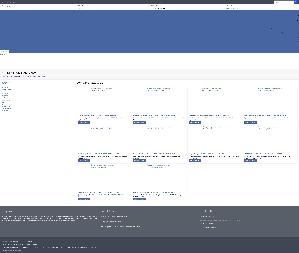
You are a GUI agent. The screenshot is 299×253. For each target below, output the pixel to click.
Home (2, 11)
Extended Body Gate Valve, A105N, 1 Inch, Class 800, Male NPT (97, 115)
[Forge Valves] (14, 7)
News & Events (5, 45)
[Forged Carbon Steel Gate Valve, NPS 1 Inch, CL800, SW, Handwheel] (159, 176)
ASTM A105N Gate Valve (37, 76)
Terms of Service (15, 244)
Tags (7, 76)
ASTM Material (25, 76)
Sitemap (34, 244)
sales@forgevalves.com (231, 8)
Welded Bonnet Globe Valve (280, 24)
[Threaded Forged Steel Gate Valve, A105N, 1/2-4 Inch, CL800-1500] (215, 100)
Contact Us (4, 49)
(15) (272, 28)
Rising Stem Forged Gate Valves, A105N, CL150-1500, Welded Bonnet (265, 115)
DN (2, 99)
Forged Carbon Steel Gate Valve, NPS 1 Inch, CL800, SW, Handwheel (154, 192)
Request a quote (83, 122)
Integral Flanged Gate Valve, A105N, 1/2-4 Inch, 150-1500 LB (207, 154)
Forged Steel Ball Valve (8, 32)
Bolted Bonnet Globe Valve (280, 21)
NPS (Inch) (5, 97)
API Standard (5, 88)
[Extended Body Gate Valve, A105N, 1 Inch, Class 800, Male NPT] (103, 100)
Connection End (6, 106)
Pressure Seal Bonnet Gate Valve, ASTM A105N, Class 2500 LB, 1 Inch (154, 154)
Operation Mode (6, 108)
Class (3, 102)
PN (2, 104)
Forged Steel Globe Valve (8, 21)
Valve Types (5, 110)
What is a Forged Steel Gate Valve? (111, 221)
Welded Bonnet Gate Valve (282, 19)
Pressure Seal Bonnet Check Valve (284, 28)
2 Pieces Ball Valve (289, 34)
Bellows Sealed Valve (7, 37)
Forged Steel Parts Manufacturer (29, 247)
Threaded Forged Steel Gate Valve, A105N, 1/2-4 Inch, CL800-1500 (209, 115)
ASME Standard (6, 89)
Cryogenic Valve (5, 36)
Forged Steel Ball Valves (58, 247)
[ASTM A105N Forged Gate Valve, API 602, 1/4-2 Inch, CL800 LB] (270, 138)
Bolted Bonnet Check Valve (282, 26)
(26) (270, 23)
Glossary (28, 244)
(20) (282, 33)
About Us (3, 47)
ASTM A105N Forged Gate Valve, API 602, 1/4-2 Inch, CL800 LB (263, 154)
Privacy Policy (5, 244)
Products (3, 13)
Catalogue (3, 43)
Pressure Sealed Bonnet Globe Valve (283, 23)
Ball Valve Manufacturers (72, 247)
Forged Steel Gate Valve (8, 15)
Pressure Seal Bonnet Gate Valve (285, 17)
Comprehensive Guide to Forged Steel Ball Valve (115, 216)
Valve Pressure (6, 101)
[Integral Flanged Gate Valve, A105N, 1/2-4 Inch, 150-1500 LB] (215, 138)
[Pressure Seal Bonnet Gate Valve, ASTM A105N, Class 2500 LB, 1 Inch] (159, 138)
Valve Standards (6, 86)
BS (2, 91)
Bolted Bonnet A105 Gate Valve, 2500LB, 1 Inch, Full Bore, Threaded (98, 192)
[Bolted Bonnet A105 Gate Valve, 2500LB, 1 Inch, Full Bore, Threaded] (103, 176)
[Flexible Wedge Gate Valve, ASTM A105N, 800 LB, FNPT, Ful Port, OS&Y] (103, 138)
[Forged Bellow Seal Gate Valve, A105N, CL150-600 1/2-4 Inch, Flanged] (159, 100)
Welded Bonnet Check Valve (282, 30)
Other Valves (4, 41)
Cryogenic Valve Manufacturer (88, 247)
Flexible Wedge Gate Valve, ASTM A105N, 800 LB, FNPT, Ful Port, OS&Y (99, 154)
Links (3, 247)
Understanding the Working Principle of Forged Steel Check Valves (120, 226)
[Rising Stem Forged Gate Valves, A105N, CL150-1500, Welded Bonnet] (270, 100)
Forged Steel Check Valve (8, 26)
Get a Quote (4, 51)
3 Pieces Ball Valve (289, 32)
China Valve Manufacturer (13, 247)
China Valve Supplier (44, 247)
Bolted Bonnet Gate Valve (282, 15)
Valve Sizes (5, 95)
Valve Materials (14, 76)
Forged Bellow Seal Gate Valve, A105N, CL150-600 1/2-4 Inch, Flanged (154, 115)
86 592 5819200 (80, 8)
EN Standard (5, 93)
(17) (273, 17)
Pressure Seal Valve (6, 39)
